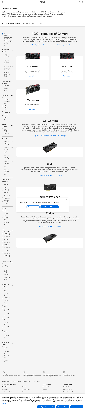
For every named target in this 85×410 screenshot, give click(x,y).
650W (3, 236)
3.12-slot (4, 309)
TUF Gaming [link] (26, 24)
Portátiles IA (66, 386)
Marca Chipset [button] (4, 125)
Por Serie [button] (5, 95)
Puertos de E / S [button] (6, 262)
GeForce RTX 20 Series (6, 141)
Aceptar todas (77, 407)
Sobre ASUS (45, 386)
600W (3, 239)
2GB (3, 192)
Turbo (3, 114)
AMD (3, 85)
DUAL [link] (34, 24)
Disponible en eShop (6, 54)
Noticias (44, 391)
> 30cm (4, 346)
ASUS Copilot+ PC (67, 389)
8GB (3, 184)
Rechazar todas (63, 407)
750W (3, 233)
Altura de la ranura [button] (5, 285)
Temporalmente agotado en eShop (6, 66)
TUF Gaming (5, 105)
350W (3, 250)
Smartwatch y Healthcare (8, 392)
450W (3, 247)
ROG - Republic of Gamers (6, 98)
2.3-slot (4, 304)
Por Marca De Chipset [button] (6, 82)
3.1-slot (4, 330)
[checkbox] (6, 100)
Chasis (23, 391)
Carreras (44, 389)
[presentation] (2, 34)
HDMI (3, 270)
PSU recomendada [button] (6, 230)
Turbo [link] (40, 24)
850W (3, 255)
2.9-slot (4, 300)
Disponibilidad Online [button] (6, 50)
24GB (3, 195)
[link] (42, 2)
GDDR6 (4, 213)
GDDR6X (4, 222)
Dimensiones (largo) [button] (6, 343)
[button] (2, 2)
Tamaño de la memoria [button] (6, 181)
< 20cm (4, 360)
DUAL (3, 111)
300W (3, 253)
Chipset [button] (4, 139)
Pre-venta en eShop (5, 60)
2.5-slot (4, 293)
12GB (3, 200)
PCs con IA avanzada (68, 391)
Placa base (24, 386)
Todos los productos (5, 72)
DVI (3, 274)
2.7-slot (4, 288)
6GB (3, 187)
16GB (3, 198)
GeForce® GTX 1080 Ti (33, 104)
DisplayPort (5, 277)
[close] (67, 200)
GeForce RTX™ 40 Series (6, 161)
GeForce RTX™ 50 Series (6, 169)
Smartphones (5, 389)
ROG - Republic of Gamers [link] (11, 24)
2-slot (3, 297)
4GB (3, 189)
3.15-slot (4, 313)
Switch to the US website (49, 207)
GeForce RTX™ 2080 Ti (33, 71)
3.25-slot (4, 317)
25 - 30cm (4, 351)
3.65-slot (4, 326)
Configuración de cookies (46, 407)
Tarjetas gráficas (26, 389)
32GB (3, 203)
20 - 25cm (4, 355)
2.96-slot (4, 335)
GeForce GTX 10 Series (6, 155)
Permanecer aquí (33, 207)
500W (3, 244)
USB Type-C (5, 265)
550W (3, 242)
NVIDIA (4, 88)
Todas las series (36, 381)
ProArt (3, 117)
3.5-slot (4, 322)
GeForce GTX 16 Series (6, 147)
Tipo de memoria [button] (5, 210)
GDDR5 (4, 217)
